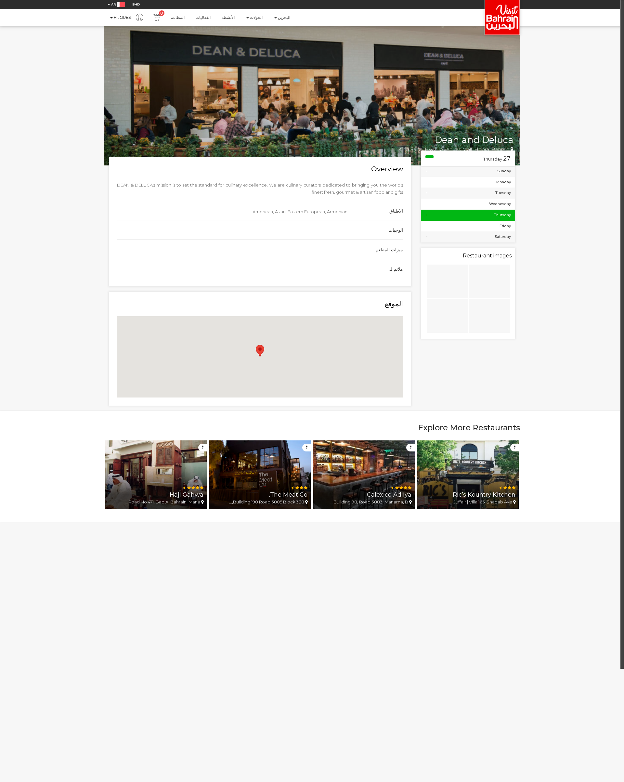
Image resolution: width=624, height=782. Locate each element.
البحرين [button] (283, 17)
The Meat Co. (288, 494)
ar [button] (113, 4)
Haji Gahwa (186, 494)
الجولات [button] (256, 17)
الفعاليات (203, 17)
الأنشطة (228, 17)
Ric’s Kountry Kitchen (484, 494)
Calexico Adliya (389, 494)
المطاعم (178, 17)
